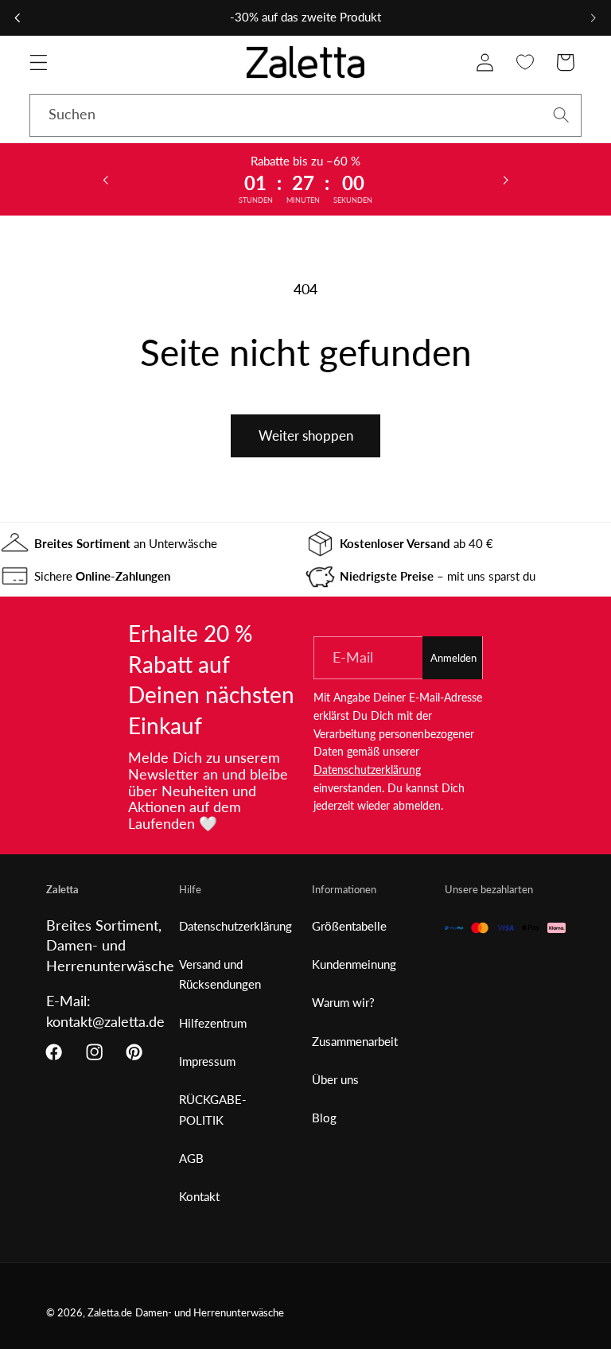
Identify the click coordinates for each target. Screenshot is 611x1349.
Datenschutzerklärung (367, 769)
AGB (191, 1158)
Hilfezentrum (213, 1023)
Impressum (207, 1061)
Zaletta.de (110, 1313)
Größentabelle (349, 926)
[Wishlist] (525, 62)
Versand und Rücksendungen (220, 974)
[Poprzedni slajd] (105, 178)
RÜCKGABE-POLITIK (213, 1109)
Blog (324, 1117)
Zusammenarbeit (355, 1041)
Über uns (335, 1079)
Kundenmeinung (354, 964)
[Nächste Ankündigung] (593, 17)
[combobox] (305, 115)
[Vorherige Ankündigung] (17, 17)
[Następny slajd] (505, 178)
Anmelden (453, 657)
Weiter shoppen (306, 435)
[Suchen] (561, 115)
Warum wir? (343, 1002)
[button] (38, 62)
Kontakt (199, 1196)
